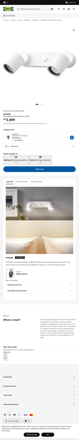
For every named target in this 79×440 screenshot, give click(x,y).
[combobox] (32, 9)
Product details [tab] (22, 182)
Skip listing (6, 352)
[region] (39, 63)
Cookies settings (31, 434)
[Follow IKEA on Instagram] (10, 415)
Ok (48, 434)
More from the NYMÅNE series (13, 111)
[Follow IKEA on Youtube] (14, 415)
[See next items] (5, 359)
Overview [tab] (9, 182)
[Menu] (74, 9)
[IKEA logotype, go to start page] (8, 9)
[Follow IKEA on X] (19, 415)
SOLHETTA (15, 134)
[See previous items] (5, 355)
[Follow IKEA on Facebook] (5, 415)
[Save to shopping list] (74, 30)
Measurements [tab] (36, 182)
